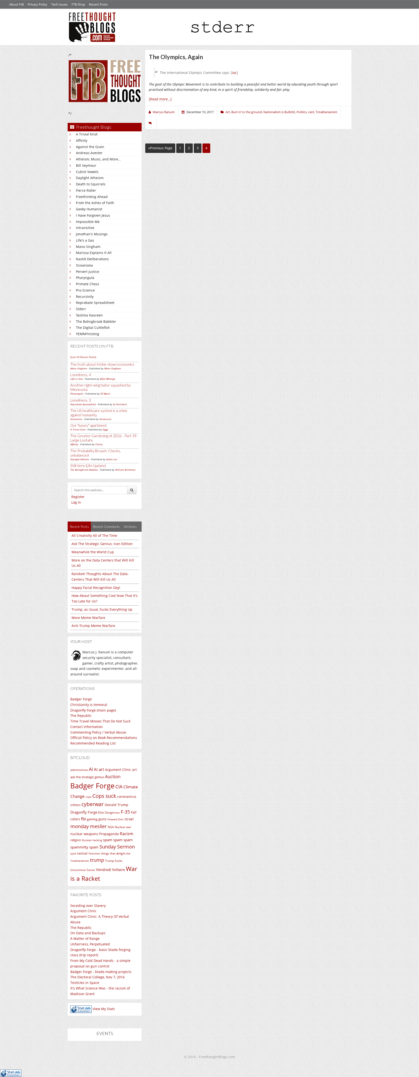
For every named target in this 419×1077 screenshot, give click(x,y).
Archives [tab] (130, 526)
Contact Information (86, 726)
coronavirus (126, 796)
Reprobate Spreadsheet (95, 302)
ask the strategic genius (87, 777)
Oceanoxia (84, 265)
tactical (82, 853)
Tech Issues (59, 4)
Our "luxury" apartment (88, 425)
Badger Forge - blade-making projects (100, 971)
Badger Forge (81, 699)
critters (75, 805)
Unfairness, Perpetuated (90, 944)
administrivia (79, 770)
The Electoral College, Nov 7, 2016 (97, 977)
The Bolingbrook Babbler (96, 321)
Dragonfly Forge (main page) (93, 710)
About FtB (16, 4)
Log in (76, 502)
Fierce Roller (86, 190)
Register (78, 496)
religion (75, 840)
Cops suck (104, 795)
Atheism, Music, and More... (98, 159)
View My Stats (104, 1009)
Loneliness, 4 (80, 374)
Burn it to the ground (246, 112)
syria (73, 853)
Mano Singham (88, 246)
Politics (302, 112)
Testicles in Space (84, 982)
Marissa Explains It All (94, 252)
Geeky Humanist (89, 209)
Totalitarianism (79, 861)
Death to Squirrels (90, 184)
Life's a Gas (85, 240)
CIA (118, 787)
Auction (113, 776)
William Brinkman (125, 469)
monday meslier (88, 826)
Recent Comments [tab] (106, 526)
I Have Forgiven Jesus (93, 215)
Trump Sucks (113, 861)
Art (228, 112)
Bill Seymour (86, 165)
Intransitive (85, 227)
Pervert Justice (87, 271)
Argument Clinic (118, 769)
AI (91, 769)
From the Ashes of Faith (95, 202)
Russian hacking (92, 840)
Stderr (81, 309)
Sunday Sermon (117, 846)
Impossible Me (88, 221)
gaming (92, 819)
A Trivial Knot (86, 134)
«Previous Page (160, 148)
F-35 (125, 812)
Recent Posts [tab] (79, 526)
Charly (99, 444)
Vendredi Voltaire (110, 869)
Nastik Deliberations (92, 259)
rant (311, 112)
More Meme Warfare (88, 617)
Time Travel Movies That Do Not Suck (100, 721)
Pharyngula (85, 277)
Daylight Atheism (90, 177)
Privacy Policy (37, 4)
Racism (126, 833)
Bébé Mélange (107, 378)
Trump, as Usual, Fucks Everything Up (102, 609)
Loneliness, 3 (80, 400)
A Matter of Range (85, 938)
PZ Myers (105, 393)
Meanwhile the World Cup (93, 552)
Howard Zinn (115, 819)
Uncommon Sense (82, 870)
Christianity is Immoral (88, 704)
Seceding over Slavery (88, 905)
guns (102, 819)
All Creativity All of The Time (94, 535)
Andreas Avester (89, 152)
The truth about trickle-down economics (102, 364)
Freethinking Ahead (92, 196)
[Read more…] (160, 99)
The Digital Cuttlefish (93, 327)
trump (97, 860)
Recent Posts (98, 4)
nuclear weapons (84, 834)
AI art (99, 769)
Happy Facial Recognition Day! (96, 587)
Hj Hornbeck (120, 404)
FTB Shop (78, 4)
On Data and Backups (87, 933)
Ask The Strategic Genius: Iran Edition (102, 543)
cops (88, 797)
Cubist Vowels (87, 171)
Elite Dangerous (109, 812)
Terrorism (94, 853)
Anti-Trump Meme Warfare (93, 625)
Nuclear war (123, 827)
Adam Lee (111, 459)
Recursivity (85, 296)
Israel (129, 819)
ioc (234, 72)
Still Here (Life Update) (88, 465)
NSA (111, 827)
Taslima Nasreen (89, 315)
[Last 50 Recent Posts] (83, 357)
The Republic (81, 715)
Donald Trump (116, 804)
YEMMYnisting (87, 334)
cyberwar (92, 804)
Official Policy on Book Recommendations (103, 737)
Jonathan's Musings (92, 234)
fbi (83, 819)
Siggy (105, 429)
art (134, 769)
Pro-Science (85, 290)
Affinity (81, 140)
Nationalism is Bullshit (279, 112)
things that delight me (115, 853)
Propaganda (109, 834)
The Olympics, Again (176, 56)
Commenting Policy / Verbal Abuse (98, 732)
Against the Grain (90, 146)
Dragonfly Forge (83, 812)
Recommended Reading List (93, 743)
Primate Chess (87, 284)
